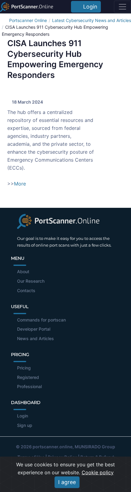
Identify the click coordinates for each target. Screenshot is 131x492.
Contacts (26, 290)
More (20, 184)
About (23, 271)
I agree (67, 482)
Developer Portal (33, 329)
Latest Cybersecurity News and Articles (91, 20)
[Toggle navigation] (122, 7)
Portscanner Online (28, 20)
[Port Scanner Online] (26, 6)
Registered (28, 377)
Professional (29, 386)
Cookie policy (98, 472)
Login (88, 6)
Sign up (24, 425)
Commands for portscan (41, 319)
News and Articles (35, 338)
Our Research (30, 281)
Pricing (24, 367)
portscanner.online (53, 446)
